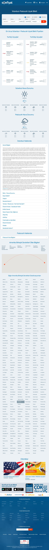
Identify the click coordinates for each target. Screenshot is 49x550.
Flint (26, 330)
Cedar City (27, 306)
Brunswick (42, 301)
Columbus (4, 316)
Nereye (12, 19)
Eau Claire (35, 323)
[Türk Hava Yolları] (19, 495)
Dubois (42, 321)
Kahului (4, 360)
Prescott (4, 411)
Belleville (19, 294)
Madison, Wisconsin (13, 379)
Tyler (4, 443)
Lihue (11, 374)
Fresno (11, 335)
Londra (19, 503)
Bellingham (27, 294)
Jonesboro (27, 357)
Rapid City (27, 414)
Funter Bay (27, 335)
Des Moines (5, 321)
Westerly (19, 448)
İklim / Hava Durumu (9, 193)
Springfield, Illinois (6, 433)
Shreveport (27, 428)
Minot (11, 387)
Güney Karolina (36, 313)
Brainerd (42, 299)
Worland (26, 450)
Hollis (34, 348)
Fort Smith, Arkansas (44, 333)
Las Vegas (5, 372)
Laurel (42, 345)
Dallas (4, 318)
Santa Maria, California (6, 426)
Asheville (42, 286)
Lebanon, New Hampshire (21, 372)
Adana (3, 513)
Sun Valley (27, 343)
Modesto (34, 387)
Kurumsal (5, 534)
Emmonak (42, 326)
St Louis (42, 433)
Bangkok (11, 501)
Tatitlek (11, 438)
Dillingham (20, 321)
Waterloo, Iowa (36, 445)
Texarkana (27, 438)
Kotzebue (19, 367)
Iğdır (10, 519)
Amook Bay (27, 284)
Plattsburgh (43, 406)
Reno (11, 416)
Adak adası (12, 279)
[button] (44, 263)
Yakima (4, 453)
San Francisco (5, 423)
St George (35, 433)
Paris (42, 503)
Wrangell (34, 450)
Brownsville (35, 301)
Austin (11, 291)
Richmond (27, 416)
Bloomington (43, 296)
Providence (20, 411)
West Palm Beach (13, 448)
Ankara (34, 513)
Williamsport (12, 450)
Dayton (11, 318)
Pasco (11, 404)
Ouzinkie (4, 401)
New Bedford (35, 392)
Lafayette (35, 367)
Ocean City (12, 421)
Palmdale (35, 401)
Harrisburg (20, 345)
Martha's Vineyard (44, 379)
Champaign (43, 306)
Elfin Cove (20, 326)
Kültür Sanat (6, 209)
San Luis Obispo (28, 423)
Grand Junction (43, 338)
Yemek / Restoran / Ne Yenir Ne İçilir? (13, 204)
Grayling (11, 340)
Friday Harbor (20, 335)
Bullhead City (12, 303)
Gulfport (11, 343)
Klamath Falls (35, 365)
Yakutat (11, 453)
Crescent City (43, 316)
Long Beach (35, 374)
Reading (34, 414)
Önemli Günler (7, 223)
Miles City (35, 384)
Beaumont (5, 294)
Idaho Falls (35, 352)
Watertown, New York (44, 445)
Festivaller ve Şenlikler (9, 220)
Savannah (42, 426)
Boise (11, 299)
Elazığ (11, 517)
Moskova (35, 503)
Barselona (19, 501)
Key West (4, 365)
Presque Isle (12, 411)
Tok (33, 438)
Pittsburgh (35, 406)
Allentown (42, 281)
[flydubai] (8, 495)
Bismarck (27, 296)
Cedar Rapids (35, 306)
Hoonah (11, 350)
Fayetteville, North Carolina (6, 330)
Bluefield (4, 299)
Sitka (19, 431)
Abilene (4, 279)
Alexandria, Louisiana (36, 281)
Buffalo (4, 303)
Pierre (19, 406)
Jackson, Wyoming (28, 355)
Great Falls (20, 340)
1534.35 (20, 44)
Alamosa (42, 279)
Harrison (27, 345)
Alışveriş (5, 215)
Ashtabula (5, 289)
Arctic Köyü (35, 286)
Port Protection (21, 409)
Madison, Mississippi (6, 379)
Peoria (34, 404)
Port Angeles (12, 409)
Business (35, 17)
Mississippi (20, 316)
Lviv (26, 503)
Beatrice (42, 291)
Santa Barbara (43, 423)
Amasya (27, 513)
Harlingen (12, 345)
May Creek (12, 382)
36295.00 (42, 81)
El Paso (11, 326)
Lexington (42, 372)
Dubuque (4, 323)
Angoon (42, 284)
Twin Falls (42, 440)
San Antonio (35, 421)
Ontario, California (36, 399)
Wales (11, 445)
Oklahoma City (20, 399)
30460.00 (42, 62)
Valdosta (27, 443)
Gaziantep (27, 517)
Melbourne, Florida (44, 382)
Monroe (4, 389)
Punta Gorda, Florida (6, 414)
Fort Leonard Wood (28, 333)
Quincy (11, 414)
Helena (11, 348)
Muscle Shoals (43, 389)
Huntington (43, 350)
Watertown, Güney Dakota (6, 448)
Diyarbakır (4, 517)
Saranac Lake (20, 426)
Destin (34, 443)
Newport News (43, 394)
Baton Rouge (35, 291)
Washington (27, 445)
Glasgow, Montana (13, 338)
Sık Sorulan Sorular (23, 534)
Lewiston (27, 372)
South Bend (35, 431)
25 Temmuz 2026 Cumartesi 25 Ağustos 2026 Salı (33, 44)
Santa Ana (35, 423)
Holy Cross (43, 348)
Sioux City (5, 431)
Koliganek (12, 367)
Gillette (4, 338)
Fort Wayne (5, 335)
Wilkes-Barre (5, 450)
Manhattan (27, 379)
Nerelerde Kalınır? (8, 228)
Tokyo (19, 505)
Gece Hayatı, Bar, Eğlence (10, 212)
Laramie (34, 370)
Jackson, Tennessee (44, 355)
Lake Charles (5, 370)
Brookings (27, 301)
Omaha (26, 399)
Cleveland (12, 313)
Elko (26, 326)
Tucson (19, 440)
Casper (19, 306)
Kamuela (4, 362)
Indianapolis (43, 352)
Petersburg (43, 404)
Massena (4, 382)
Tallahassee (43, 436)
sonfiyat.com (5, 188)
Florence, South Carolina (36, 330)
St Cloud (27, 433)
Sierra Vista (12, 333)
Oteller (5, 225)
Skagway (27, 431)
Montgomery (20, 389)
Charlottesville (28, 308)
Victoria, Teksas (43, 443)
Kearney (27, 362)
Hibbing (19, 348)
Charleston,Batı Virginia (13, 308)
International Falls (6, 355)
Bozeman (27, 299)
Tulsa (26, 440)
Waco (4, 445)
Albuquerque (20, 281)
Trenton (11, 440)
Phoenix (11, 406)
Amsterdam (4, 501)
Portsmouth (43, 409)
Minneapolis (5, 387)
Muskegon (5, 392)
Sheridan (19, 428)
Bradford (34, 299)
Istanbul (19, 519)
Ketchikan (42, 362)
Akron (26, 279)
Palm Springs (27, 401)
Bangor (19, 291)
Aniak (4, 286)
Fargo (42, 328)
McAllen (19, 382)
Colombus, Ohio (13, 316)
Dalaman (35, 515)
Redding (42, 414)
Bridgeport (12, 301)
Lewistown (35, 372)
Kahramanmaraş (36, 519)
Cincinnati (42, 311)
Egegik (42, 323)
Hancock (4, 345)
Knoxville (42, 365)
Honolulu (4, 350)
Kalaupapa (27, 360)
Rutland (26, 418)
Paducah (19, 401)
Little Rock (27, 374)
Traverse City (5, 440)
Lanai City (12, 370)
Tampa (4, 438)
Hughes (34, 350)
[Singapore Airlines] (40, 495)
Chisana (27, 311)
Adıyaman (12, 513)
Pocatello (4, 409)
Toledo (42, 438)
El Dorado (4, 326)
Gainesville (35, 335)
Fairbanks (35, 328)
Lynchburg (35, 377)
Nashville (27, 392)
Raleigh (19, 414)
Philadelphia (5, 406)
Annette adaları (13, 286)
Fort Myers (35, 333)
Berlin (34, 501)
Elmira (34, 326)
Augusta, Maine (5, 291)
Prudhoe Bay (27, 318)
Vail (18, 323)
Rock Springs (12, 418)
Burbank (19, 303)
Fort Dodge (43, 330)
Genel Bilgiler (6, 145)
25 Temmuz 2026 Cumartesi (9, 44)
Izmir (26, 519)
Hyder (26, 352)
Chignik (19, 311)
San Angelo (27, 421)
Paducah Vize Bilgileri (9, 237)
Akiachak (19, 279)
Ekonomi (28, 17)
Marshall (34, 379)
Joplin (34, 357)
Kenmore (34, 362)
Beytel (34, 294)
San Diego (42, 421)
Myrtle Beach (12, 392)
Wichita (34, 448)
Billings (42, 294)
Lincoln (19, 374)
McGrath (27, 382)
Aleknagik (27, 281)
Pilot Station (27, 406)
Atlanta (19, 289)
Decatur (34, 318)
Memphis (4, 384)
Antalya (42, 513)
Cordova (27, 316)
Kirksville (27, 365)
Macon (42, 377)
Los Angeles (12, 377)
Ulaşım (5, 198)
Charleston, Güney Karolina (6, 308)
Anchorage (35, 284)
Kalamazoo (20, 360)
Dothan (34, 321)
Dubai (42, 501)
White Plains (27, 448)
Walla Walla (20, 445)
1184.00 (20, 81)
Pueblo (34, 411)
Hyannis (19, 352)
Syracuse (27, 436)
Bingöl (11, 515)
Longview (42, 374)
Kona (11, 360)
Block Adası (35, 296)
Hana (42, 343)
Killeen (4, 333)
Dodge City (27, 321)
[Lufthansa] (29, 495)
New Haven (5, 394)
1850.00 (20, 71)
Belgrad (26, 501)
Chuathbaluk (35, 311)
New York (19, 394)
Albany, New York (6, 281)
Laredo (42, 370)
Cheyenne (5, 311)
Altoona (11, 284)
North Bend (20, 396)
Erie (3, 328)
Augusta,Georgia (44, 289)
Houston (27, 350)
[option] (13, 471)
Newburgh (35, 394)
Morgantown (27, 389)
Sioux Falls (12, 431)
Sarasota (27, 426)
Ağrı (18, 513)
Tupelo (34, 440)
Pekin (3, 505)
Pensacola (27, 404)
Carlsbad (12, 306)
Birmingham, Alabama (21, 296)
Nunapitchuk (43, 396)
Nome (4, 396)
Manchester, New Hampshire (21, 379)
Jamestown (12, 357)
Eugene (11, 328)
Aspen (11, 289)
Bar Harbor (27, 291)
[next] (45, 471)
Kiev (10, 503)
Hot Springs (20, 350)
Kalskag (42, 360)
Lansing (26, 370)
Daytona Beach (21, 318)
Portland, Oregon (28, 409)
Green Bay (27, 340)
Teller (19, 438)
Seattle (11, 428)
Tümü (24, 508)
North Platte (27, 396)
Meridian (12, 384)
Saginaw (42, 418)
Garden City (43, 335)
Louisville (19, 377)
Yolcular (33, 19)
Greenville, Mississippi (6, 343)
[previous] (3, 471)
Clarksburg (5, 313)
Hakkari (3, 519)
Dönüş (26, 19)
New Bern (42, 392)
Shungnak (35, 428)
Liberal (4, 374)
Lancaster (20, 370)
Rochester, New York (44, 416)
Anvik (19, 286)
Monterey (12, 389)
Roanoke (34, 416)
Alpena (4, 284)
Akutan (34, 279)
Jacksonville (5, 357)
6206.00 (43, 71)
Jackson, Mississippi (36, 355)
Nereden (4, 19)
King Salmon (12, 365)
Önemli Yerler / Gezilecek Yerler (12, 206)
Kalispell (34, 360)
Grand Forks (27, 338)
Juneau (42, 357)
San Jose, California (13, 423)
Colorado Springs (28, 313)
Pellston (19, 404)
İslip (11, 355)
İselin (26, 394)
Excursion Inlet (28, 328)
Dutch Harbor (12, 443)
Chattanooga (35, 308)
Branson (4, 301)
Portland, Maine (36, 409)
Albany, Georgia (13, 281)
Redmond (4, 416)
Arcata (26, 286)
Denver (42, 318)
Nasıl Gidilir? (6, 196)
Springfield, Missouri (13, 433)
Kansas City (12, 362)
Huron (11, 352)
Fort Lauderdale (21, 333)
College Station (21, 313)
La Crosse (27, 367)
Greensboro (35, 340)
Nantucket (20, 392)
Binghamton (5, 296)
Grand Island (35, 338)
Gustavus (19, 343)
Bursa (26, 515)
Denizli (42, 515)
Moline (42, 387)
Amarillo (19, 284)
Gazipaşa (35, 517)
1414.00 (20, 62)
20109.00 (43, 44)
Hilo (26, 348)
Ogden (11, 399)
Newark (34, 453)
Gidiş (20, 19)
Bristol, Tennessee (21, 301)
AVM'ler (5, 217)
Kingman (19, 365)
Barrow (19, 443)
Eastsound (27, 323)
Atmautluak (35, 289)
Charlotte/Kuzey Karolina (21, 308)
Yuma (19, 453)
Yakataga (42, 450)
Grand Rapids (5, 340)
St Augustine (20, 433)
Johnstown (20, 357)
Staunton (19, 436)
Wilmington (20, 450)
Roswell (19, 418)
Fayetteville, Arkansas (13, 330)
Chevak (42, 308)
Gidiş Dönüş (43, 17)
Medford (34, 382)
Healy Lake (5, 348)
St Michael (5, 436)
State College (12, 436)
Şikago (11, 311)
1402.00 (20, 53)
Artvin (3, 515)
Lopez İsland (5, 377)
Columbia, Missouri (44, 313)
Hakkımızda (15, 534)
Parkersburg (5, 404)
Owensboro (12, 401)
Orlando (42, 399)
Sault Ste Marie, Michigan (36, 426)
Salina (4, 421)
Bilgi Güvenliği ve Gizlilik (33, 534)
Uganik (19, 423)
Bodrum (19, 515)
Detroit (11, 321)
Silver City (42, 428)
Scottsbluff (5, 428)
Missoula (19, 387)
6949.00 (43, 53)
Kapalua (42, 367)
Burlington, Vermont (28, 303)
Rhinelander (20, 416)
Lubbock (27, 377)
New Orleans (12, 394)
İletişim (9, 534)
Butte (42, 303)
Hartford (34, 345)
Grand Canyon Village (21, 330)
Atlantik (26, 289)
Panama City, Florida (44, 401)
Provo (26, 411)
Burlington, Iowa (36, 303)
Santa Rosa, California (13, 426)
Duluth (11, 323)
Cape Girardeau (6, 306)
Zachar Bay (27, 453)
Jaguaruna (20, 355)
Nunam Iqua (35, 396)
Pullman (42, 411)
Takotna (34, 436)
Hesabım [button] (43, 2)
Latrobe (11, 372)
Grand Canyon (20, 338)
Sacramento (35, 418)
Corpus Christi (35, 316)
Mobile (26, 387)
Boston (19, 299)
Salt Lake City (20, 421)
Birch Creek (12, 296)
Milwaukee (43, 384)
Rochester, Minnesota (6, 418)
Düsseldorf (4, 503)
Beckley (11, 294)
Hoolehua (20, 362)
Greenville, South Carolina (44, 340)
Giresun (42, 517)
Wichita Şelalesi (43, 448)
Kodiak (4, 367)
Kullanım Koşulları (42, 534)
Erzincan (19, 517)
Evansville (20, 328)
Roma (11, 505)
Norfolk (11, 396)
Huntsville (4, 352)
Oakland (4, 399)
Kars (42, 519)
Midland (26, 384)
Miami (19, 384)
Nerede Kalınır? (7, 201)
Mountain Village (36, 389)
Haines (34, 343)
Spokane (42, 431)
